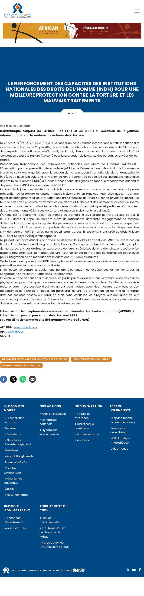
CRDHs (9, 489)
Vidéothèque (119, 449)
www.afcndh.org (25, 327)
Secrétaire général (18, 444)
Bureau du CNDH (16, 462)
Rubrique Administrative (17, 508)
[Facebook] (3, 379)
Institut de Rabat (16, 495)
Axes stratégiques (54, 414)
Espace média (122, 418)
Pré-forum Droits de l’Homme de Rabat (53, 532)
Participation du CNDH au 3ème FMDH (54, 545)
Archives (83, 440)
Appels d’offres (15, 528)
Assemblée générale (19, 456)
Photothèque (120, 443)
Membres (11, 450)
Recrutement (14, 522)
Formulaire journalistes (118, 430)
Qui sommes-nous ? (15, 408)
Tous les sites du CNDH (54, 508)
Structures (13, 440)
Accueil (72, 113)
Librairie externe (88, 434)
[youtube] (134, 570)
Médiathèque (121, 438)
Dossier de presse (123, 422)
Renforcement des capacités (21, 365)
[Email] (32, 379)
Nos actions (50, 406)
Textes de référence (82, 416)
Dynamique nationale (48, 422)
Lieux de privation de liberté (91, 359)
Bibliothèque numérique (84, 426)
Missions (10, 428)
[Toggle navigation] (136, 10)
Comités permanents (13, 470)
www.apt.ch (16, 332)
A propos (11, 422)
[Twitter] (13, 379)
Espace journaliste (120, 408)
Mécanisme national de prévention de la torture (34, 359)
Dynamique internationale (49, 432)
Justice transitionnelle (49, 520)
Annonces (13, 518)
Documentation (88, 406)
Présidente (13, 434)
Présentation (15, 418)
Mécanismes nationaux (13, 481)
